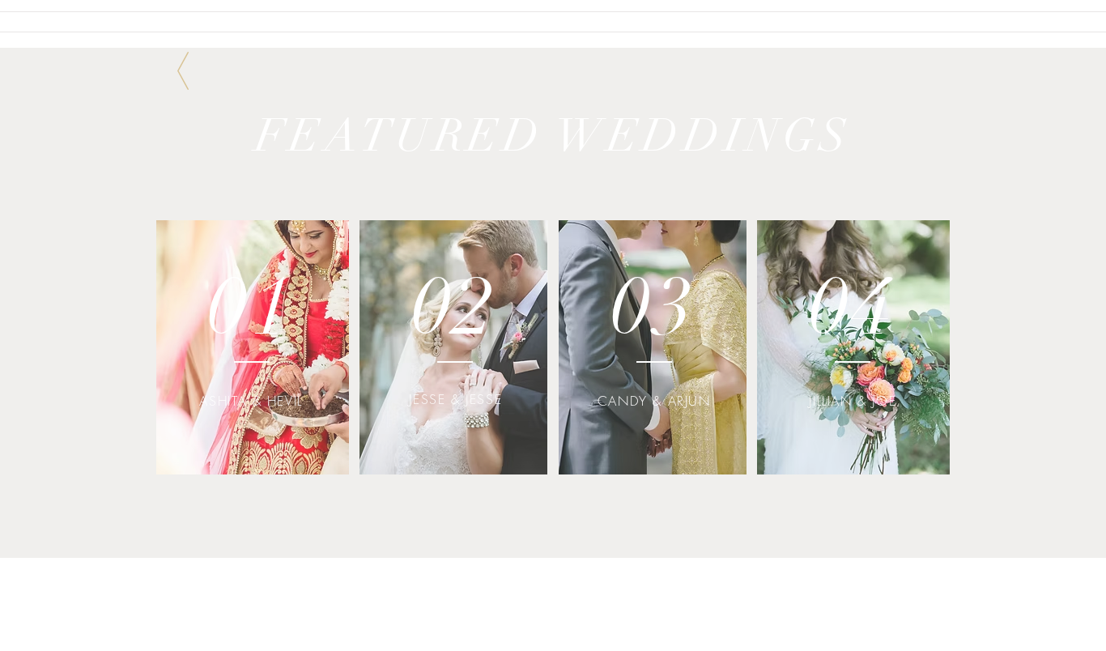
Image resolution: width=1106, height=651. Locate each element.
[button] (252, 346)
